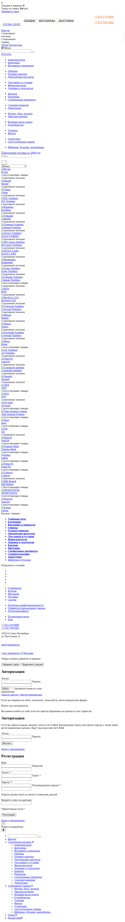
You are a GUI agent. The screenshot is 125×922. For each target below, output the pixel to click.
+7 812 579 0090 (104, 17)
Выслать (7, 743)
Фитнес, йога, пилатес (20, 113)
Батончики (14, 62)
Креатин (12, 93)
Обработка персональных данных (26, 608)
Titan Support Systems (12, 414)
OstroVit (5, 361)
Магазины (47, 20)
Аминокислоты (16, 59)
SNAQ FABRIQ (10, 236)
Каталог (12, 591)
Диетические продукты (21, 77)
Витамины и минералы (21, 65)
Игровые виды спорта (20, 122)
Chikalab (6, 218)
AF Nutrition (8, 353)
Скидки (29, 20)
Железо (12, 133)
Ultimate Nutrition (10, 280)
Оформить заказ (10, 11)
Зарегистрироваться (31, 694)
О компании (14, 588)
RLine (4, 172)
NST (3, 396)
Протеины (13, 96)
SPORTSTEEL (9, 493)
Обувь (5, 45)
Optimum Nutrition (11, 227)
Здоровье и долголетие (20, 88)
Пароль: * (6, 782)
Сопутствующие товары (21, 141)
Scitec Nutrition (9, 271)
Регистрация (9, 815)
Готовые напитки (17, 74)
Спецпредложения (18, 105)
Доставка (66, 20)
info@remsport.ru (10, 644)
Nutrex (4, 326)
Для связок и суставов (20, 82)
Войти (5, 688)
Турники (13, 130)
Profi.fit (5, 440)
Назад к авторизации (13, 749)
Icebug (4, 510)
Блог (10, 619)
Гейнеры (12, 71)
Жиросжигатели (17, 85)
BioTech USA (8, 300)
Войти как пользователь (14, 705)
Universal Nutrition (11, 309)
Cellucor (5, 475)
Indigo (4, 458)
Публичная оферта (18, 611)
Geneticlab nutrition (11, 370)
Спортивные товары (19, 885)
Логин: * (6, 772)
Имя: (4, 762)
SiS (3, 431)
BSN (4, 291)
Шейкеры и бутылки (19, 559)
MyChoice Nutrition (11, 245)
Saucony (5, 501)
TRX (4, 388)
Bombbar (6, 210)
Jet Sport (5, 405)
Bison (4, 344)
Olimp (4, 192)
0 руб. (6, 54)
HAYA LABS (8, 253)
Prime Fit (6, 466)
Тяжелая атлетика (17, 116)
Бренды (5, 30)
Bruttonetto (7, 262)
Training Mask (8, 449)
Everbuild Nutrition (11, 335)
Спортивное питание (20, 842)
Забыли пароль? (10, 694)
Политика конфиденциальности (25, 605)
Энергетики (14, 108)
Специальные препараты (22, 99)
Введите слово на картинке (16, 800)
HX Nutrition (8, 201)
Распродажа (15, 45)
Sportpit (5, 379)
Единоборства (16, 125)
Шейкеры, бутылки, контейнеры (26, 147)
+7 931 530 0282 (104, 22)
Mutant (5, 318)
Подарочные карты (18, 616)
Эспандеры (14, 138)
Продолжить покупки (32, 664)
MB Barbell (7, 484)
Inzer (4, 423)
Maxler (5, 183)
